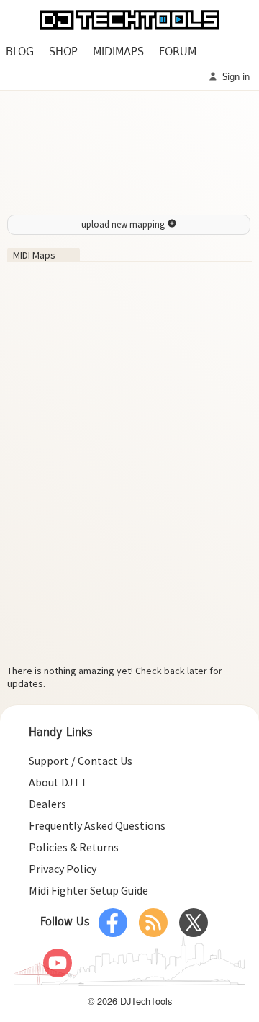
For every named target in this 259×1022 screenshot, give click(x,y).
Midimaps (118, 52)
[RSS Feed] (153, 922)
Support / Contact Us (80, 760)
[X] (193, 922)
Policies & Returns (74, 847)
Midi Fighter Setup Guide (88, 890)
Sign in (234, 77)
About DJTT (58, 782)
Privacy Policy (62, 868)
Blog (20, 52)
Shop (63, 52)
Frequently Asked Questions (97, 825)
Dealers (47, 804)
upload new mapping (124, 224)
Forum (177, 52)
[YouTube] (57, 963)
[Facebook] (113, 922)
